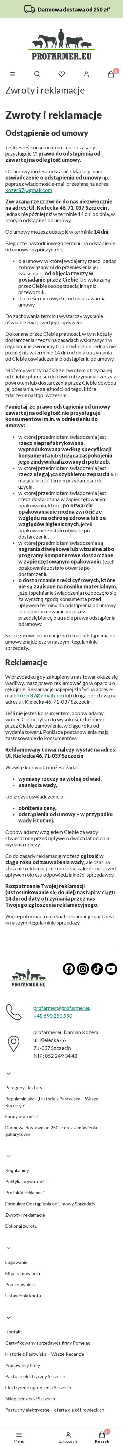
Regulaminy (17, 1170)
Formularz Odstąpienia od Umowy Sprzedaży (50, 1203)
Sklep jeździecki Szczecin (30, 1398)
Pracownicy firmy (22, 1365)
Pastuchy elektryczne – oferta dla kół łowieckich (54, 1410)
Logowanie (16, 1262)
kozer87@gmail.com (28, 190)
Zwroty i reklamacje (25, 1215)
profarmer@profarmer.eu (62, 1008)
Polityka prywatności (26, 1181)
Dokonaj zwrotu (21, 1226)
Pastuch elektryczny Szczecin (35, 1376)
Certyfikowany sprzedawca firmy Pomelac (47, 1343)
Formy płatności (21, 1116)
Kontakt (13, 1331)
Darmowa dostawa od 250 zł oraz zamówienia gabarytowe (51, 1131)
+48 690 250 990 (52, 1015)
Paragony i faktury (23, 1087)
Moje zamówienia (22, 1273)
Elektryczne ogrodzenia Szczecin (38, 1387)
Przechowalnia (20, 1284)
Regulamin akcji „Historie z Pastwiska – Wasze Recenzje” (51, 1102)
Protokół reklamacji (25, 1192)
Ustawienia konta (23, 1295)
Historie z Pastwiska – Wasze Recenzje (44, 1354)
